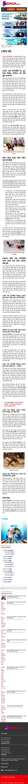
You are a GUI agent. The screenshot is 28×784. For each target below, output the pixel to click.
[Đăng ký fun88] (14, 530)
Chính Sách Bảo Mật (13, 783)
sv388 (9, 581)
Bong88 (12, 552)
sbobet (10, 579)
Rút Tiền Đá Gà (5, 751)
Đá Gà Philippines (6, 741)
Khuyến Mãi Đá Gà (6, 753)
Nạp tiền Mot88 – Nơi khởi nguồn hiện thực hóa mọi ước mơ (16, 667)
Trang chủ (3, 46)
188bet (11, 573)
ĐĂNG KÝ (11, 9)
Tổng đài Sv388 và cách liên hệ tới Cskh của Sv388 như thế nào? (16, 596)
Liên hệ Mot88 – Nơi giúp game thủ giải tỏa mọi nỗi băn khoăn (16, 650)
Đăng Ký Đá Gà (5, 747)
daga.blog (12, 777)
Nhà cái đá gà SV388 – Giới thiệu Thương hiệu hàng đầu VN (13, 404)
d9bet (11, 562)
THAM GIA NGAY (21, 9)
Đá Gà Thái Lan (5, 739)
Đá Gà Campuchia (6, 738)
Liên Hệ (22, 783)
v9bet (9, 577)
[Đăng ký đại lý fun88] (14, 16)
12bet (9, 558)
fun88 (10, 569)
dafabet (10, 556)
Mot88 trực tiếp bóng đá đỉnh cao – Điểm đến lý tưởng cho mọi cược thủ (16, 716)
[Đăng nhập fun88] (14, 41)
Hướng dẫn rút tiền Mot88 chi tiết (15, 705)
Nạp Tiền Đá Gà (5, 749)
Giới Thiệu (4, 783)
